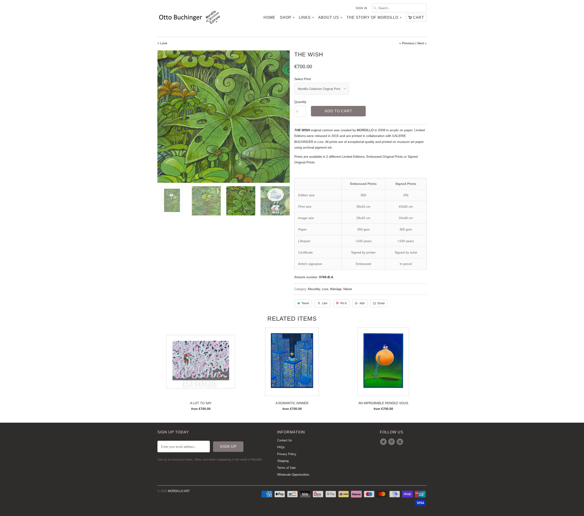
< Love (162, 43)
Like (324, 303)
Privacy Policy (286, 454)
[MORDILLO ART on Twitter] (384, 441)
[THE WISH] (223, 116)
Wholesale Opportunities (293, 474)
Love (325, 289)
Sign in (361, 8)
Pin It (343, 303)
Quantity (300, 102)
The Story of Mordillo (374, 17)
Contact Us (284, 440)
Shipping (283, 461)
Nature (347, 289)
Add (362, 303)
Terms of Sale (286, 467)
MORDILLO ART (179, 491)
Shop (287, 17)
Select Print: (303, 79)
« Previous (407, 43)
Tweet (305, 303)
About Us (330, 17)
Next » (422, 43)
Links (306, 17)
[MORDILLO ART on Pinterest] (392, 441)
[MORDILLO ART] (189, 18)
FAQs (281, 447)
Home (269, 17)
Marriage (336, 289)
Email (381, 303)
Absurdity (314, 289)
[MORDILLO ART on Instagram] (400, 441)
